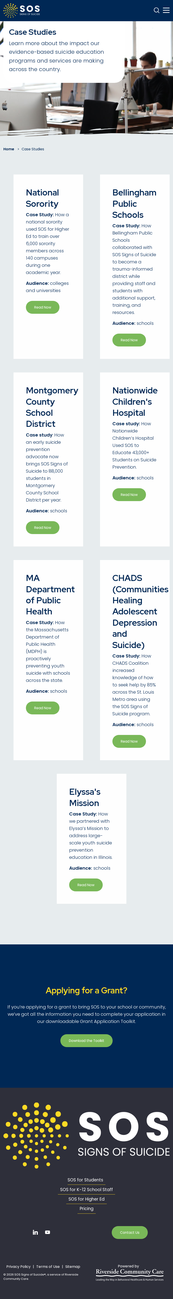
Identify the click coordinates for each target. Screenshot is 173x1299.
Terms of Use (48, 1267)
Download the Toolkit (86, 1040)
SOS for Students (85, 1180)
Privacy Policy (18, 1267)
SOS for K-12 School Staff (86, 1190)
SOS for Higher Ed (86, 1199)
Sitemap (72, 1267)
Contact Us (129, 1232)
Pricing (86, 1209)
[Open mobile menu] (166, 10)
